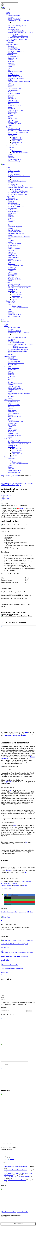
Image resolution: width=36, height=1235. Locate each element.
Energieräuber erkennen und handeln (15, 1180)
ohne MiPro (26, 912)
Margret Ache (5, 498)
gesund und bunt (13, 483)
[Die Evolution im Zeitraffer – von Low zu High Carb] (17, 940)
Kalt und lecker (22, 483)
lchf (22, 912)
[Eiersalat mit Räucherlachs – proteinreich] (9, 965)
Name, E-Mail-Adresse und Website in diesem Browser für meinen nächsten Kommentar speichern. (18, 1003)
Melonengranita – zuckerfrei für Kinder (15, 1166)
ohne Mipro (8, 485)
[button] (14, 895)
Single (19, 485)
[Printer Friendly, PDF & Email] (6, 894)
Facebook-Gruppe (6, 888)
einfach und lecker (6, 912)
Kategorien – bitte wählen (8, 1147)
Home (2, 475)
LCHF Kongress (12, 883)
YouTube (24, 885)
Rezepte (7, 475)
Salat (31, 912)
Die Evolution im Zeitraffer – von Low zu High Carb (14, 944)
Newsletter (31, 1)
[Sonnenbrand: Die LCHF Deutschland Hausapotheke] (17, 952)
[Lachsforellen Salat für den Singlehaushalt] (5, 917)
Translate (12, 1159)
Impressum (4, 1)
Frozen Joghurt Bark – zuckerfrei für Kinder (17, 1176)
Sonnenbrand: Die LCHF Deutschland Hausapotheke (14, 956)
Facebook (9, 885)
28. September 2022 (6, 495)
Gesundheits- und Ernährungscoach (15, 735)
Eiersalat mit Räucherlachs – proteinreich (12, 968)
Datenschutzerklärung (14, 1)
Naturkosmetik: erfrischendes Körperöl (15, 1170)
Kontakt (24, 1)
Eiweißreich (15, 475)
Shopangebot (8, 781)
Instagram (16, 885)
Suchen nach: (5, 1011)
